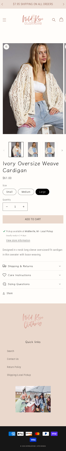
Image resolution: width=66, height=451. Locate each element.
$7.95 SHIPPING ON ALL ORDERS (33, 4)
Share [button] (10, 293)
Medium (26, 191)
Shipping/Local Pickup (19, 375)
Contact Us (13, 359)
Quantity (7, 199)
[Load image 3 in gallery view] (49, 149)
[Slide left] (4, 150)
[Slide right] (62, 150)
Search (10, 351)
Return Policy (14, 367)
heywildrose (31, 446)
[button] (4, 4)
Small (9, 191)
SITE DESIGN (41, 446)
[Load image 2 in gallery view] (32, 149)
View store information (18, 240)
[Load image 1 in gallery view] (16, 149)
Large (42, 191)
